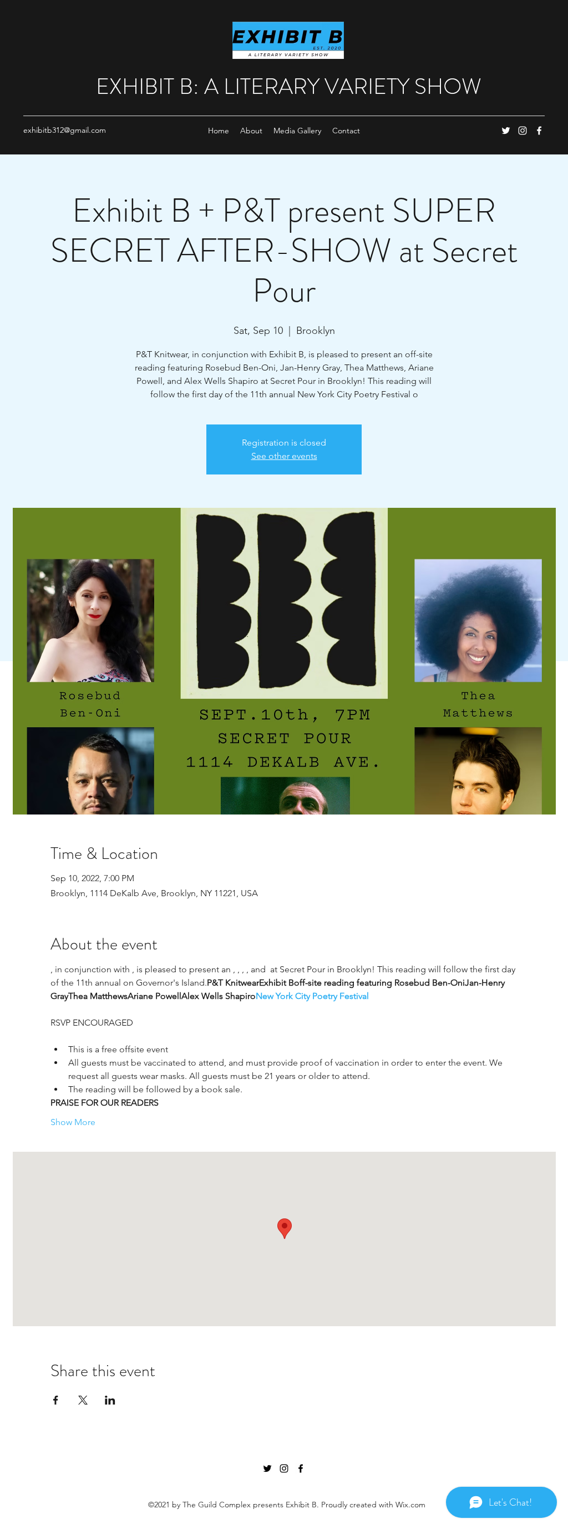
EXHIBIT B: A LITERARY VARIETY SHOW (288, 86)
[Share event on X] (83, 1400)
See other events (284, 456)
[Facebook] (539, 130)
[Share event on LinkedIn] (110, 1400)
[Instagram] (522, 130)
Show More (72, 1122)
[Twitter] (505, 130)
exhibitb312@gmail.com (64, 130)
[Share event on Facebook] (55, 1400)
